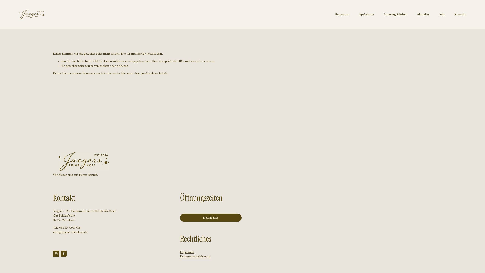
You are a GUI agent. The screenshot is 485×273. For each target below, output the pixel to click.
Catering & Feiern (395, 14)
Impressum (187, 252)
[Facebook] (64, 254)
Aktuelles (423, 14)
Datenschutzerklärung (195, 256)
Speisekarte (366, 14)
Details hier (210, 217)
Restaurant (342, 14)
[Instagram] (56, 254)
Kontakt (460, 14)
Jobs (442, 14)
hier (64, 73)
